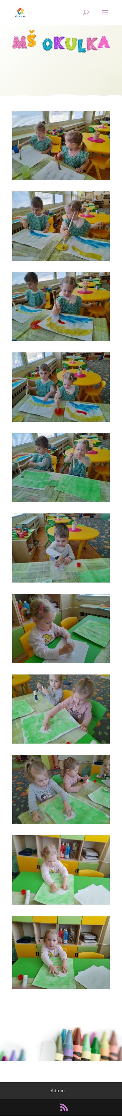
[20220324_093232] (61, 824)
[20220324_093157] (61, 743)
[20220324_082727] (61, 502)
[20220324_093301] (61, 904)
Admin (58, 1090)
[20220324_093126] (61, 663)
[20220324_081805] (61, 261)
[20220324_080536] (61, 180)
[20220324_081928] (61, 422)
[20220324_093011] (61, 582)
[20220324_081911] (61, 341)
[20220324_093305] (61, 989)
